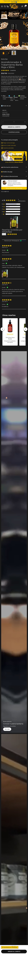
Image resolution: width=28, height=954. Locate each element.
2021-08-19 (5, 301)
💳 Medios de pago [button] (6, 171)
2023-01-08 (5, 260)
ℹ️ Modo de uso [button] (6, 106)
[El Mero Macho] (14, 6)
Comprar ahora (14, 132)
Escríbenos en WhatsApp (10, 947)
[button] (5, 6)
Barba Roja (4, 59)
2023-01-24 (5, 247)
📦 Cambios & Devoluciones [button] (9, 176)
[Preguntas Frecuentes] (8, 6)
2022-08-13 (5, 284)
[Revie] (22, 241)
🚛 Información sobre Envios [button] (9, 167)
